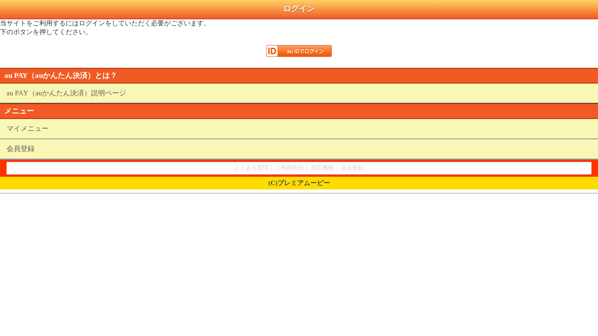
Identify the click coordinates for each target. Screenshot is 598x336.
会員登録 (21, 148)
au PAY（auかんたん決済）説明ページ (66, 93)
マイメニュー (28, 128)
